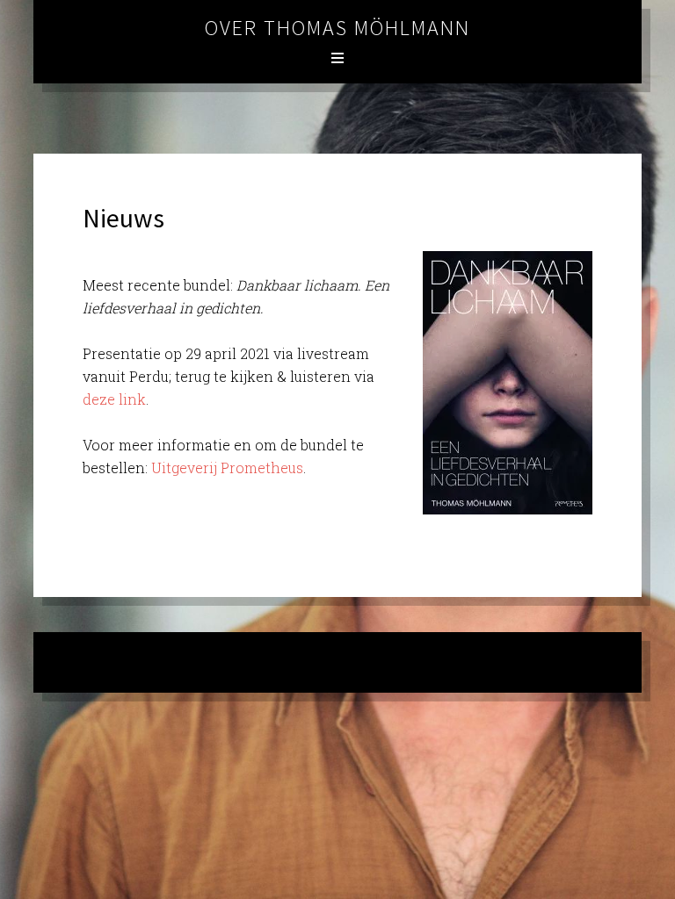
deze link (114, 399)
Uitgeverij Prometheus (227, 467)
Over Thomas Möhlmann (337, 27)
